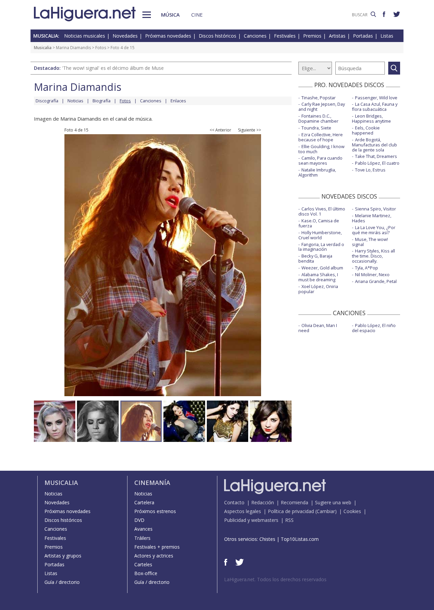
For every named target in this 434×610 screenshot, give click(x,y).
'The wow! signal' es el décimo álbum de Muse (113, 68)
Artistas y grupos (62, 555)
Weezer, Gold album (322, 268)
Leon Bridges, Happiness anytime (371, 118)
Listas (386, 36)
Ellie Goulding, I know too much (321, 149)
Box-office (145, 573)
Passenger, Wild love (376, 98)
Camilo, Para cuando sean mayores (320, 160)
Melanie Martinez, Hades (371, 218)
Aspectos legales (242, 511)
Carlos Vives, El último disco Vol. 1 (321, 211)
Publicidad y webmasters (251, 520)
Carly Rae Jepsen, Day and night (321, 106)
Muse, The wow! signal (370, 241)
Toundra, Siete (316, 128)
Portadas (363, 36)
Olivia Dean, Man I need (317, 327)
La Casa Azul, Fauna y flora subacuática (374, 106)
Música (170, 14)
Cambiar (326, 511)
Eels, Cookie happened (366, 130)
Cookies (352, 511)
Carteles (143, 564)
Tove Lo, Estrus (370, 170)
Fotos (100, 47)
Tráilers (142, 538)
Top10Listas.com (300, 539)
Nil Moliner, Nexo (372, 274)
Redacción (262, 502)
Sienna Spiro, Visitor (375, 209)
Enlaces (178, 101)
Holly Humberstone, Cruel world (320, 235)
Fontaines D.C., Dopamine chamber (318, 118)
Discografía (47, 101)
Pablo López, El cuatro (377, 163)
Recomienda (294, 502)
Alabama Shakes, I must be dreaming (318, 277)
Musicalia (43, 47)
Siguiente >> (249, 130)
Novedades (125, 36)
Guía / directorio (62, 582)
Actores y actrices (153, 555)
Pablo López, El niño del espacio (374, 327)
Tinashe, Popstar (318, 98)
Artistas (337, 36)
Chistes (267, 539)
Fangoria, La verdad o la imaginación (321, 246)
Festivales (285, 36)
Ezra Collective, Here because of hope (320, 137)
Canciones (255, 36)
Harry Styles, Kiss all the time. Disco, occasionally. (373, 256)
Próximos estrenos (155, 511)
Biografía (102, 101)
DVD (139, 520)
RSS (289, 520)
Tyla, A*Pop (366, 268)
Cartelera (144, 502)
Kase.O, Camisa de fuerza (318, 223)
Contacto (234, 502)
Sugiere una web (333, 502)
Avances (143, 529)
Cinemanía (152, 483)
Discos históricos (217, 36)
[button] (146, 15)
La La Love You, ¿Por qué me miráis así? (373, 230)
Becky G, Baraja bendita (315, 258)
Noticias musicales (84, 36)
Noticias (75, 101)
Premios (312, 36)
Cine (197, 14)
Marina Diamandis (73, 47)
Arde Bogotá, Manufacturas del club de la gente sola (374, 145)
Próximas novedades (168, 36)
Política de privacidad (291, 511)
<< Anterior (220, 130)
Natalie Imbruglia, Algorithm (317, 172)
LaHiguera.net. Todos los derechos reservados (275, 579)
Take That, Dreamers (376, 156)
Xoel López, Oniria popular (318, 288)
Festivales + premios (157, 547)
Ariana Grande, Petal (376, 281)
